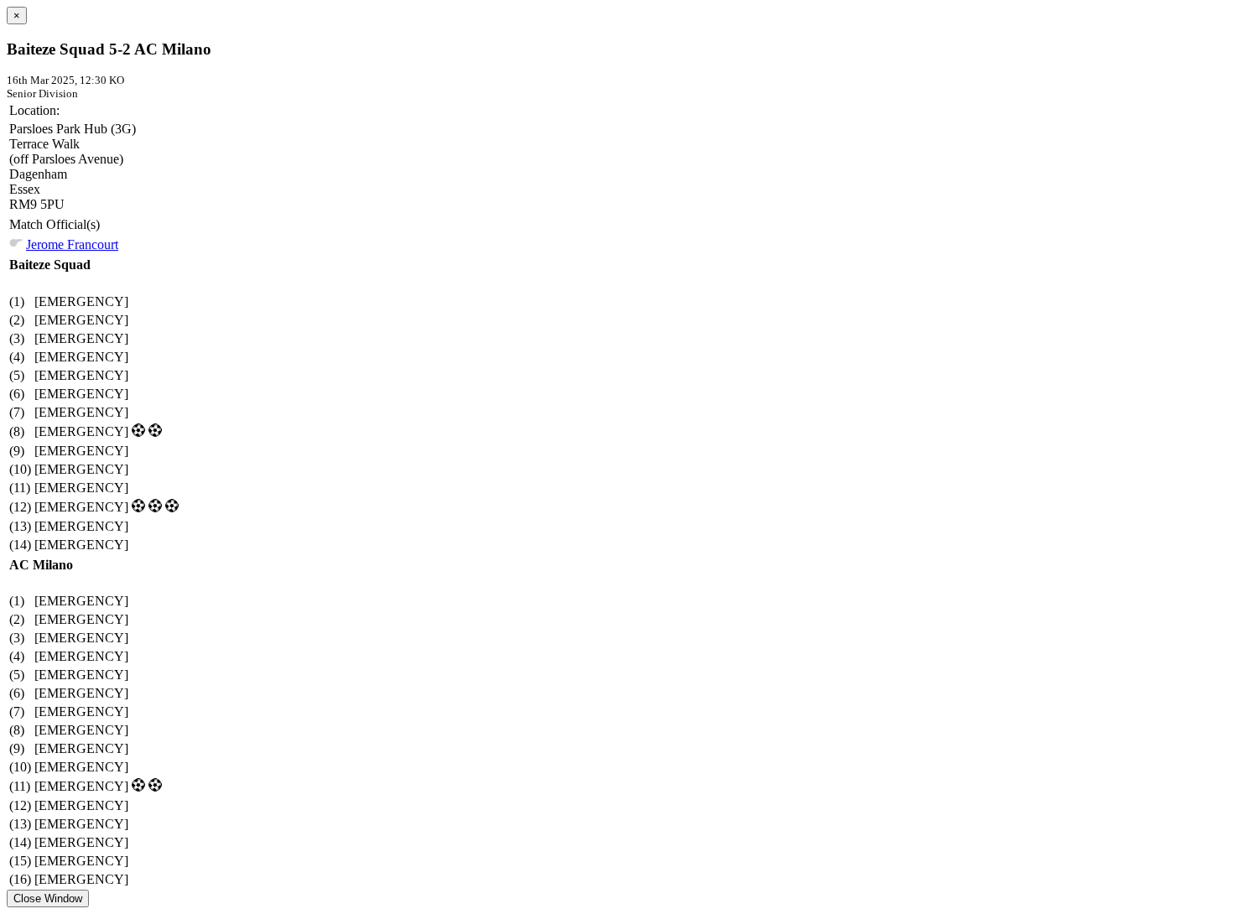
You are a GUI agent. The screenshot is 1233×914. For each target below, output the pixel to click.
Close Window (47, 898)
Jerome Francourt (72, 244)
